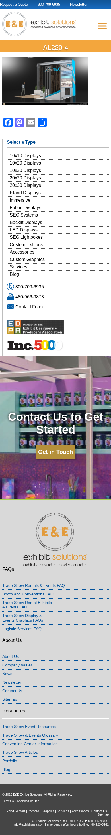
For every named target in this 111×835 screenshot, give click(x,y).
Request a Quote (14, 4)
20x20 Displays (25, 177)
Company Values (17, 665)
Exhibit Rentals (15, 811)
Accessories (22, 252)
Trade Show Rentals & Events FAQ (33, 585)
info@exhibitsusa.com (29, 824)
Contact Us (12, 690)
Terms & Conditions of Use (20, 801)
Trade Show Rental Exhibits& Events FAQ (27, 604)
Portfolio (9, 761)
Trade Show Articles (20, 752)
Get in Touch (55, 452)
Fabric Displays (25, 207)
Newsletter (78, 4)
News (7, 673)
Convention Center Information (30, 743)
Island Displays (25, 192)
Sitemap (9, 699)
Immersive (20, 200)
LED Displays (24, 229)
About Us (10, 656)
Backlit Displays (26, 222)
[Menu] (102, 26)
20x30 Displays (25, 185)
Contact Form (29, 306)
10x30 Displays (25, 170)
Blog (14, 274)
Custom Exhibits (26, 244)
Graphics (48, 811)
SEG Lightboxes (26, 237)
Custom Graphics (27, 259)
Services (18, 266)
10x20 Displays (25, 163)
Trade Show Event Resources (29, 726)
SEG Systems (24, 215)
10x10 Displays (25, 155)
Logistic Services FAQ (22, 628)
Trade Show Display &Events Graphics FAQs (22, 617)
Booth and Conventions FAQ (28, 594)
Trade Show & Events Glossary (30, 735)
